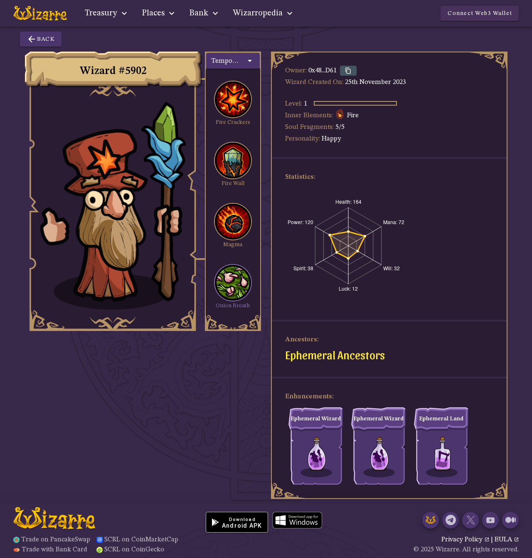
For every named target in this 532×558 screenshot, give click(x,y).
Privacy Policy (462, 539)
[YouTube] (490, 520)
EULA (504, 539)
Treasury (102, 13)
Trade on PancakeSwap (55, 539)
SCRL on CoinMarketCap (141, 539)
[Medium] (510, 520)
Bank (199, 13)
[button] (233, 61)
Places (154, 13)
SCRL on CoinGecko (134, 549)
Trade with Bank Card (54, 549)
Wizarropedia (259, 13)
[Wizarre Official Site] (430, 520)
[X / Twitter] (470, 520)
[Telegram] (450, 520)
